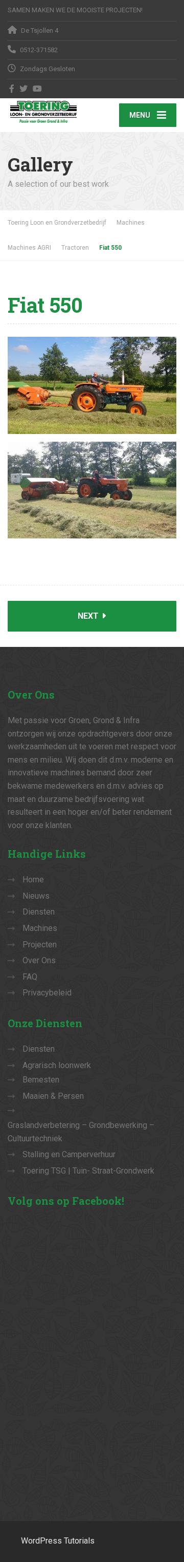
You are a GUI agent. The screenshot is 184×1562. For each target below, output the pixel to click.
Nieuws (36, 896)
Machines (39, 928)
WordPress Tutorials (58, 1541)
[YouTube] (37, 88)
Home (33, 879)
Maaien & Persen (53, 1096)
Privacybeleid (47, 992)
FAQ (29, 977)
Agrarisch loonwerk (56, 1065)
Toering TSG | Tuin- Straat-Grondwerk (88, 1171)
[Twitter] (24, 88)
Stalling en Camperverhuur (69, 1154)
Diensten (38, 912)
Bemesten (40, 1079)
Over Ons (39, 960)
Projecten (39, 944)
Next (89, 616)
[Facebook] (12, 88)
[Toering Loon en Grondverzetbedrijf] (50, 111)
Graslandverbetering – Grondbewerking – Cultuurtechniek (81, 1131)
